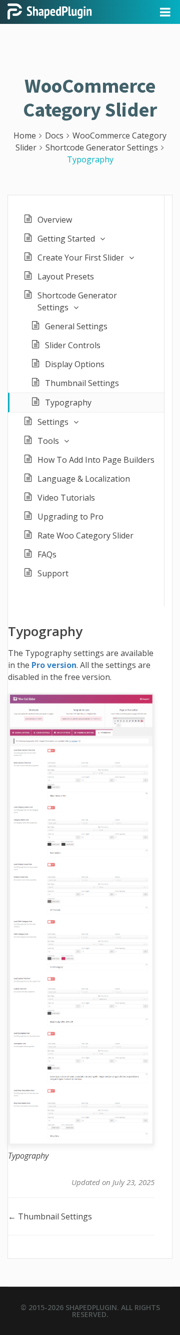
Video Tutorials (66, 497)
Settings (53, 421)
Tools (48, 440)
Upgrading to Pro (71, 516)
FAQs (47, 554)
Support (53, 573)
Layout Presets (66, 276)
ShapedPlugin (91, 1307)
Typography (68, 402)
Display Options (74, 364)
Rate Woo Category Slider (86, 535)
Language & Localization (84, 478)
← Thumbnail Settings (50, 1216)
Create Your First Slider (81, 257)
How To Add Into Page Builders (96, 459)
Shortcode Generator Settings (77, 301)
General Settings (76, 326)
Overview (55, 219)
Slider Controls (72, 345)
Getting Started (66, 238)
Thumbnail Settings (82, 383)
